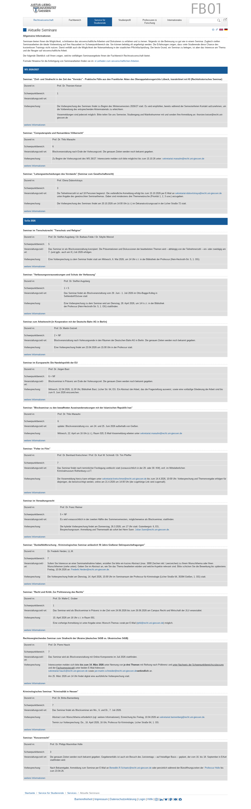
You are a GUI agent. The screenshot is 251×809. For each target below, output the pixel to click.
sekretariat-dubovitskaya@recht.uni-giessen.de (198, 193)
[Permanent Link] (216, 29)
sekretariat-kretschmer (113, 478)
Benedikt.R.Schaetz (119, 768)
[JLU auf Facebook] (180, 799)
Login (142, 799)
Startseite (30, 793)
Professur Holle (212, 768)
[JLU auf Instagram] (156, 799)
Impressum (101, 799)
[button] (225, 19)
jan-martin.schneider (105, 671)
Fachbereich (75, 20)
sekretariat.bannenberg (171, 717)
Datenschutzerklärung (123, 799)
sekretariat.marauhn (172, 158)
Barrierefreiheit (83, 799)
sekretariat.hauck (56, 671)
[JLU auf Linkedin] (161, 799)
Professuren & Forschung (150, 21)
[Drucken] (213, 29)
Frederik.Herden (79, 569)
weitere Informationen (34, 125)
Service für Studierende (100, 21)
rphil (139, 623)
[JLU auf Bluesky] (166, 799)
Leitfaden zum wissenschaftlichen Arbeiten (118, 61)
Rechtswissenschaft (43, 20)
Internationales (174, 20)
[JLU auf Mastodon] (171, 799)
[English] (221, 29)
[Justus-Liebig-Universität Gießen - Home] (43, 8)
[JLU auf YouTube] (175, 799)
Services (71, 793)
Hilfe (150, 799)
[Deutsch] (226, 29)
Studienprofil (124, 20)
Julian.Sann (141, 529)
